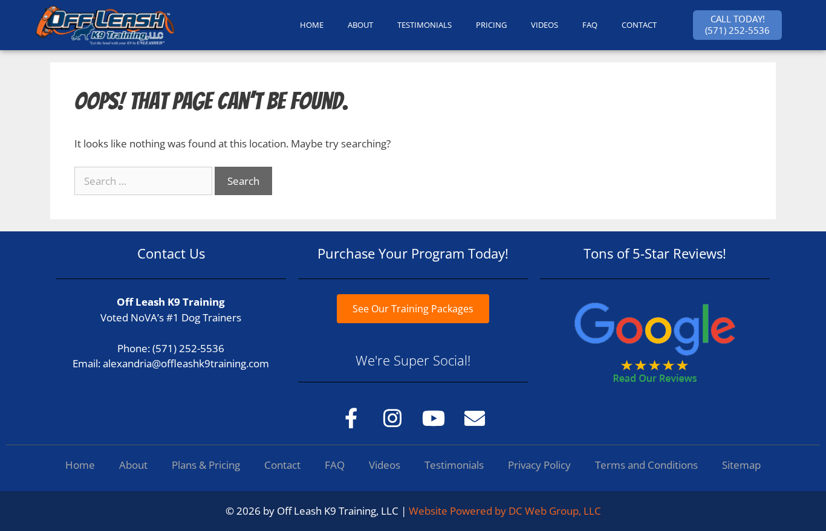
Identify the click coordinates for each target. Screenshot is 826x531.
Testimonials (454, 465)
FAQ (589, 24)
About (133, 465)
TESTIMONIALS (424, 24)
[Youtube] (433, 418)
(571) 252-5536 (188, 348)
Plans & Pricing (206, 465)
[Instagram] (392, 418)
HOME (312, 24)
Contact (282, 465)
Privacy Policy (539, 465)
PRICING (491, 24)
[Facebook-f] (351, 418)
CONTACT (639, 24)
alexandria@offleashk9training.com (186, 363)
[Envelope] (474, 418)
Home (80, 465)
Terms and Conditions (646, 465)
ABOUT (360, 24)
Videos (544, 24)
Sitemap (741, 465)
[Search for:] (144, 181)
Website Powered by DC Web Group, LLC (505, 511)
